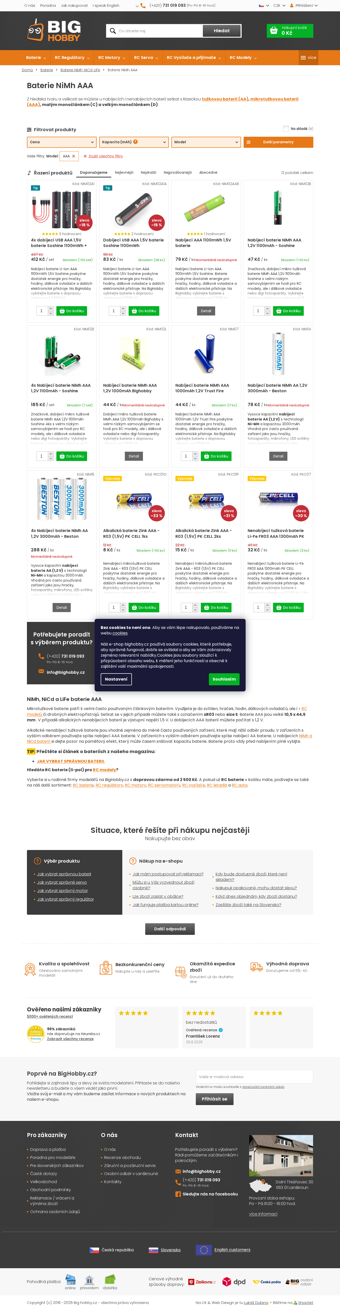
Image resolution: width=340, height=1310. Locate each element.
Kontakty (113, 1182)
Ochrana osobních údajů (55, 1212)
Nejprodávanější (178, 172)
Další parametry (278, 142)
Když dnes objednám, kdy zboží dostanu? (256, 896)
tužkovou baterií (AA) (225, 99)
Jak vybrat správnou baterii (64, 874)
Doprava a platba (48, 1149)
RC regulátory (109, 785)
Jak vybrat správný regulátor (65, 899)
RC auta (239, 785)
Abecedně (208, 172)
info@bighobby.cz (66, 672)
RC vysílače (193, 785)
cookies (120, 633)
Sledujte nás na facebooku (210, 1194)
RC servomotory (164, 785)
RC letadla (217, 785)
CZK (276, 5)
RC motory (135, 785)
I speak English (106, 5)
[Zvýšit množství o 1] (51, 308)
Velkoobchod (43, 1182)
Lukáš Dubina (256, 1302)
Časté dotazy (43, 1174)
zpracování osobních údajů (263, 1087)
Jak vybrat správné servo (62, 882)
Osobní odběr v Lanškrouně (131, 1174)
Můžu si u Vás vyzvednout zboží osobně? (163, 885)
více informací (263, 1214)
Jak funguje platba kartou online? (166, 905)
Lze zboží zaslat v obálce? (158, 896)
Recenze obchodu (122, 1157)
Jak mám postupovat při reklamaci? (168, 874)
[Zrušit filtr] (73, 156)
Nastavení (116, 679)
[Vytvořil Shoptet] (295, 1302)
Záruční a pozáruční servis (130, 1166)
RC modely (104, 770)
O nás (29, 5)
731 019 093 (72, 656)
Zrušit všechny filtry (106, 156)
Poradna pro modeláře (52, 1157)
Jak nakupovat (74, 5)
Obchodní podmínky (50, 1190)
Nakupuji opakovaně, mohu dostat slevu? (256, 888)
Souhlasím (224, 679)
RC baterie (83, 785)
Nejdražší (148, 172)
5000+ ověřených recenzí (50, 1016)
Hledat (222, 30)
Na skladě (301, 128)
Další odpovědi (170, 929)
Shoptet (305, 1302)
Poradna (48, 5)
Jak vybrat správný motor (62, 891)
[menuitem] (36, 57)
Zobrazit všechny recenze (70, 1038)
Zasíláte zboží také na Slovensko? (248, 905)
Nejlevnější (124, 172)
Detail (206, 310)
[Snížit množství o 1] (51, 313)
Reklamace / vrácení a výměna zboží (52, 1201)
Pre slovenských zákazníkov (57, 1166)
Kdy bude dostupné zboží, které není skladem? (251, 876)
